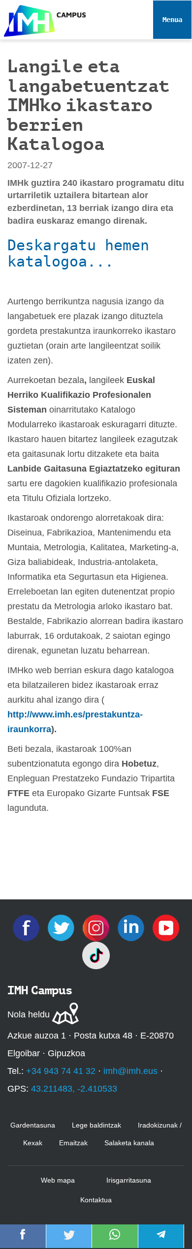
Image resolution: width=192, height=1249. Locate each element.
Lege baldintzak (96, 1125)
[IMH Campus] (43, 18)
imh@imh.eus (130, 1071)
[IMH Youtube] (166, 927)
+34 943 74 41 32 (61, 1071)
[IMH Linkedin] (132, 927)
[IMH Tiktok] (96, 955)
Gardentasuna (32, 1125)
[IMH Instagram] (97, 927)
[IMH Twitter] (62, 927)
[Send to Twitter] (69, 1241)
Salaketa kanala (129, 1143)
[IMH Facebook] (27, 927)
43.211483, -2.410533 (74, 1089)
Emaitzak (73, 1143)
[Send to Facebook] (22, 1241)
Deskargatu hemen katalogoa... (78, 253)
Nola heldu (28, 1014)
